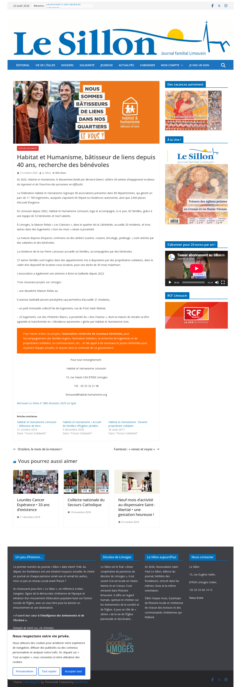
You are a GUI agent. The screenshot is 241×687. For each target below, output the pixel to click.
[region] (49, 654)
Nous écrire (196, 598)
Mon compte (170, 65)
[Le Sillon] (120, 21)
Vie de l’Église (45, 65)
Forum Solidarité (27, 148)
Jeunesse (107, 65)
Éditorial (23, 65)
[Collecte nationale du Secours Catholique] (86, 473)
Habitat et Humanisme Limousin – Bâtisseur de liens (36, 424)
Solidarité (87, 65)
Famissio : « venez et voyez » (134, 449)
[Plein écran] (223, 282)
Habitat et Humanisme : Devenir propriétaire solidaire (127, 424)
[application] (196, 268)
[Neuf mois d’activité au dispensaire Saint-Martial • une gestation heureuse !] (136, 473)
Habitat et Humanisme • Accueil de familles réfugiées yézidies (82, 424)
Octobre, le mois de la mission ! (40, 449)
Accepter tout (73, 671)
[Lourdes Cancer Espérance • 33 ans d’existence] (35, 473)
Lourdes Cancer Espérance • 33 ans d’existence (33, 504)
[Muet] (217, 282)
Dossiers (67, 65)
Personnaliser (25, 671)
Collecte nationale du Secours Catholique (86, 502)
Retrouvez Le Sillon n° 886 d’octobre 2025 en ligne (46, 403)
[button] (181, 65)
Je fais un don (199, 65)
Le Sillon (46, 172)
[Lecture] (170, 282)
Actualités (126, 65)
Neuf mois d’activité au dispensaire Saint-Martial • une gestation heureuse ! (136, 507)
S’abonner (147, 65)
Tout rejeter (49, 671)
